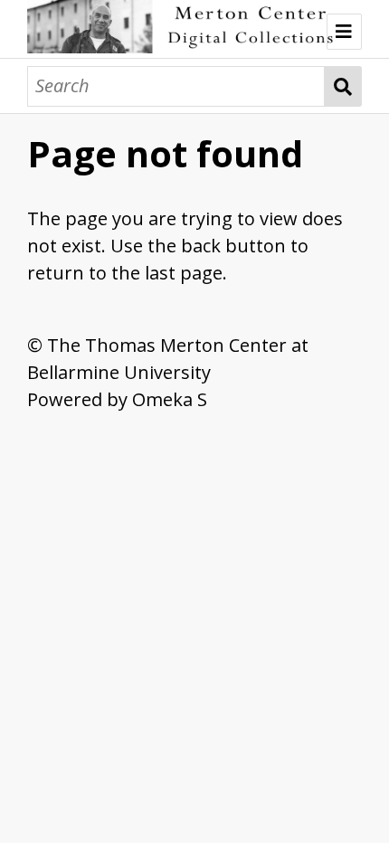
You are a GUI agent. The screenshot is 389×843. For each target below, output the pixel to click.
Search (343, 86)
